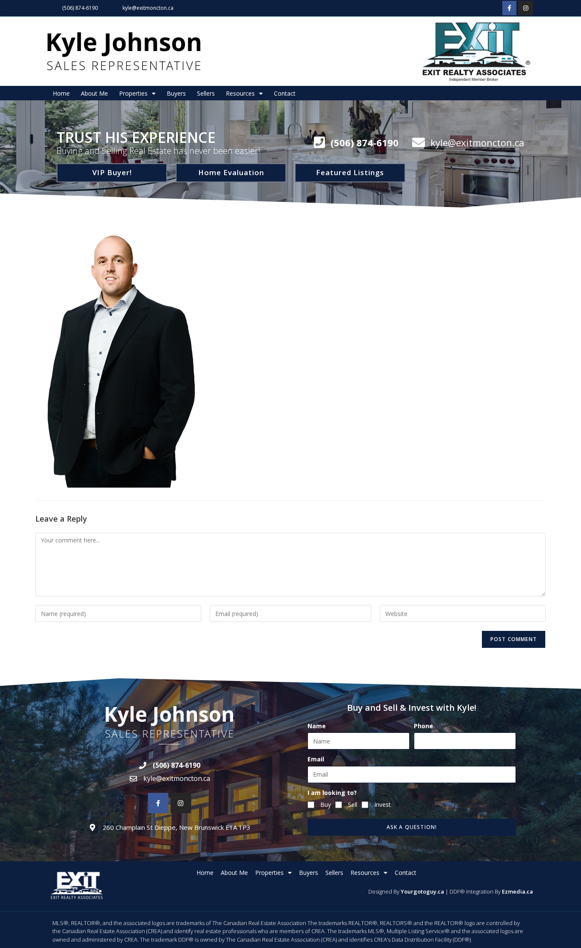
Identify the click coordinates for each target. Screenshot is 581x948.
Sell (352, 804)
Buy (325, 804)
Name (317, 726)
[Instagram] (525, 8)
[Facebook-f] (509, 8)
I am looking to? (332, 793)
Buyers (176, 93)
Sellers (206, 93)
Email (316, 759)
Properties (133, 93)
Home (61, 93)
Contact (285, 93)
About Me (94, 93)
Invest (382, 804)
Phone (423, 726)
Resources (240, 93)
